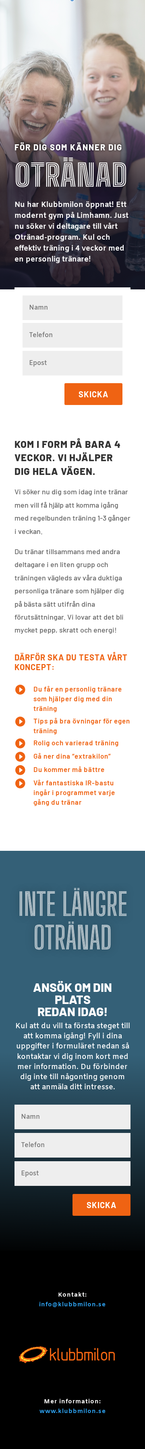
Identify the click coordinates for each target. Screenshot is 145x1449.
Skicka (93, 394)
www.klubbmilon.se (72, 1411)
